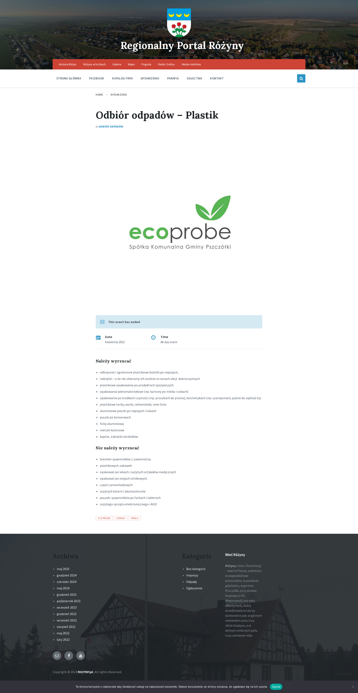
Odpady (191, 582)
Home (99, 94)
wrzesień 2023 (67, 607)
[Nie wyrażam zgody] (353, 687)
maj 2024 (63, 588)
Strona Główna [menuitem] (68, 78)
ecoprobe (104, 518)
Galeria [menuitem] (116, 64)
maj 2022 (63, 633)
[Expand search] (301, 78)
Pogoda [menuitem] (146, 64)
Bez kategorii (195, 569)
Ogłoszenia (194, 588)
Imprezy (192, 575)
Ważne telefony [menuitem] (191, 64)
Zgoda (276, 686)
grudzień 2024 (66, 575)
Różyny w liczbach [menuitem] (94, 64)
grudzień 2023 (66, 594)
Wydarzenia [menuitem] (150, 78)
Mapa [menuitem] (131, 64)
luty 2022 (63, 639)
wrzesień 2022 (67, 620)
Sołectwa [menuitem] (194, 78)
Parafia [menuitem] (173, 78)
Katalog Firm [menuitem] (122, 78)
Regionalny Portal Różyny (182, 45)
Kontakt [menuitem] (217, 78)
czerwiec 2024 (66, 582)
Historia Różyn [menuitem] (67, 64)
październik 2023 (68, 601)
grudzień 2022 (66, 614)
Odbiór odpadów (110, 126)
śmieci (135, 518)
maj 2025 (63, 569)
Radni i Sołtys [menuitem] (166, 64)
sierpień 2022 (66, 627)
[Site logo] (179, 36)
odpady (120, 518)
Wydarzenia (119, 94)
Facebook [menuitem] (96, 78)
